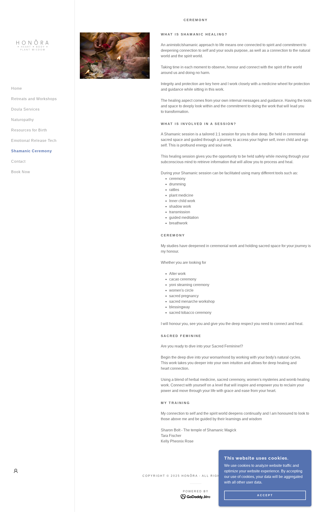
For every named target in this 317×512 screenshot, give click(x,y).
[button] (15, 471)
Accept (265, 495)
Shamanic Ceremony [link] (31, 151)
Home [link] (16, 88)
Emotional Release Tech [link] (34, 141)
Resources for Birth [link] (29, 130)
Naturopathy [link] (22, 120)
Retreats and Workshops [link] (34, 99)
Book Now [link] (20, 172)
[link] (32, 45)
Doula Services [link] (25, 109)
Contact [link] (18, 161)
